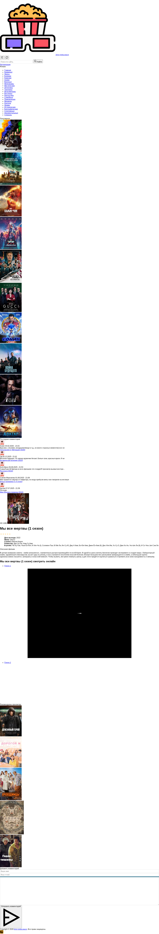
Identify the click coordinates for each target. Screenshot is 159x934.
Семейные (8, 97)
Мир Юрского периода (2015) (11, 492)
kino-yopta (62, 55)
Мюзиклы (8, 101)
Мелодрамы (9, 84)
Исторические (10, 107)
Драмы (7, 105)
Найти (39, 62)
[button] (5, 64)
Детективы (8, 88)
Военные (8, 82)
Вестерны (8, 93)
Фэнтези (7, 103)
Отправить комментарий (11, 906)
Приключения (9, 99)
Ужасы (7, 74)
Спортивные (9, 111)
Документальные (11, 113)
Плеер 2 (7, 663)
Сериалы (8, 115)
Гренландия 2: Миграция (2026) (12, 450)
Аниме (7, 80)
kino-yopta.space (20, 929)
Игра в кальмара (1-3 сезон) (11, 482)
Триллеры (8, 90)
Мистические (9, 86)
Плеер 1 (7, 566)
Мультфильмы (10, 92)
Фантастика (9, 95)
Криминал (8, 72)
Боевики (7, 76)
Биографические (11, 109)
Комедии (7, 78)
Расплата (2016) (6, 471)
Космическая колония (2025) (11, 460)
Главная (7, 70)
